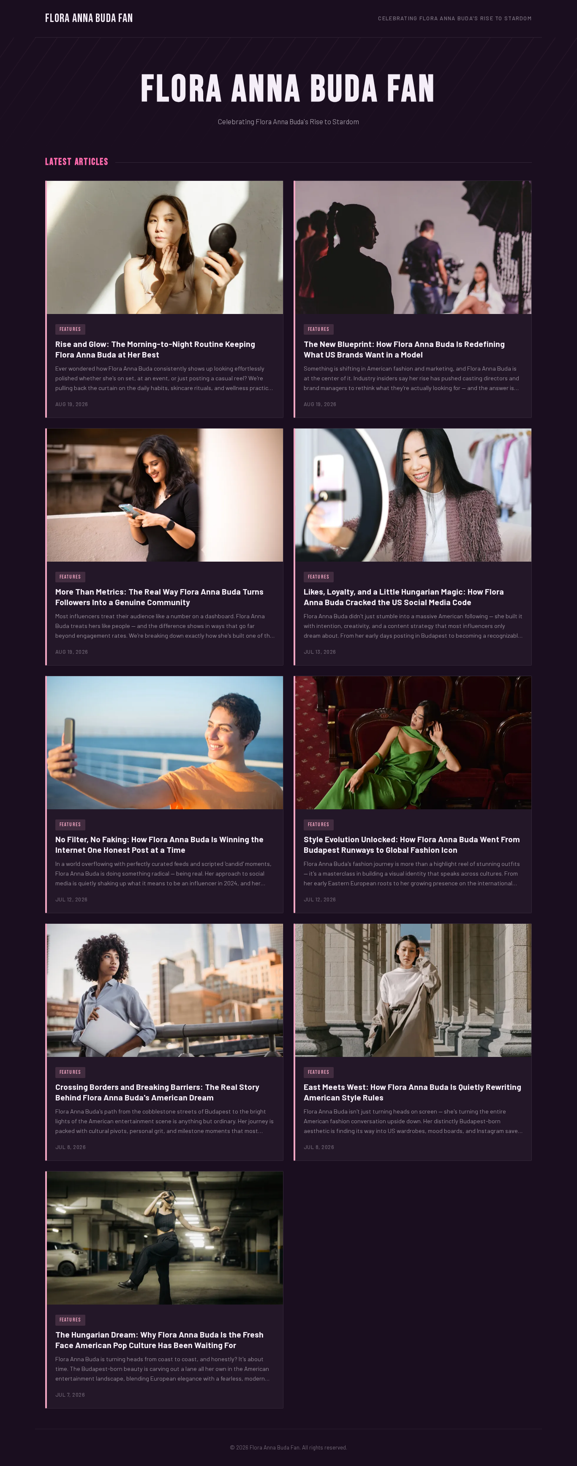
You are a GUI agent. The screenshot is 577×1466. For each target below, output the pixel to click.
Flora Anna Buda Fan (89, 18)
